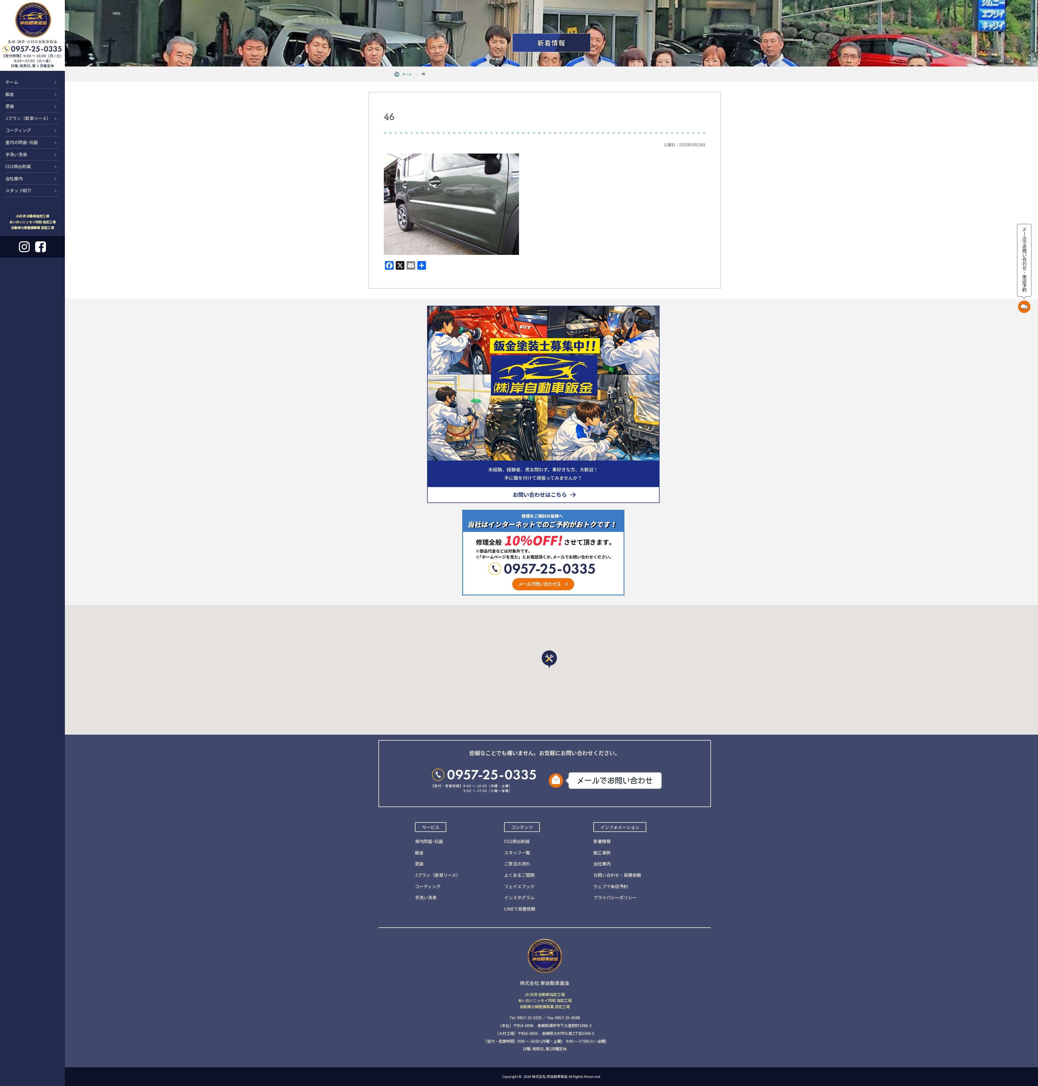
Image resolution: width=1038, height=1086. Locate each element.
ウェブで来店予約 (610, 886)
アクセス (1012, 14)
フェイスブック (519, 886)
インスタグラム (519, 897)
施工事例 (602, 852)
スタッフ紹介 (18, 190)
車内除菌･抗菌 (429, 841)
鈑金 (9, 94)
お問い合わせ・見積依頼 (617, 875)
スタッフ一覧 (517, 852)
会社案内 (14, 178)
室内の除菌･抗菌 (21, 142)
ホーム (11, 82)
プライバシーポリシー (615, 897)
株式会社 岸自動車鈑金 (550, 1076)
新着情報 (978, 14)
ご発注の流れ (517, 863)
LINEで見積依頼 (519, 908)
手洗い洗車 (16, 154)
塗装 (9, 106)
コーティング (18, 130)
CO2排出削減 (18, 166)
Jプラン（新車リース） (28, 118)
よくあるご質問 (519, 875)
